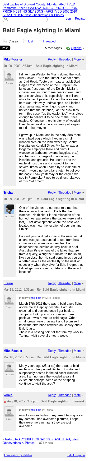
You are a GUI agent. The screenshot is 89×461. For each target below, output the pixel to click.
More (77, 59)
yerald (8, 395)
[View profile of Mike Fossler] (9, 78)
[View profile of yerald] (9, 413)
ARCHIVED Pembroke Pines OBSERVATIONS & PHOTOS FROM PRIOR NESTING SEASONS (40, 8)
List (30, 41)
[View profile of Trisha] (9, 211)
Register (80, 18)
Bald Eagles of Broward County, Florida (29, 4)
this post (36, 297)
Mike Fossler (13, 59)
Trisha (8, 192)
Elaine (8, 283)
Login (69, 18)
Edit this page (76, 455)
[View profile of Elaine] (9, 302)
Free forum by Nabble (18, 455)
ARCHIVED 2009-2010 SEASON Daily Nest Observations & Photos (40, 13)
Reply (52, 59)
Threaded (49, 41)
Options (76, 48)
